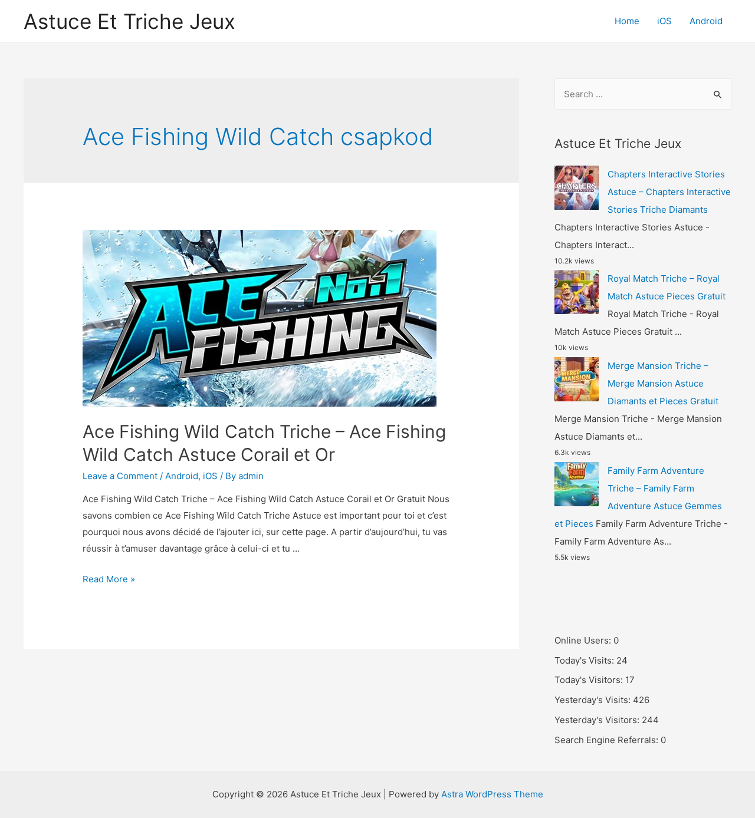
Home (627, 21)
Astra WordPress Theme (492, 794)
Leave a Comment (120, 475)
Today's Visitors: (589, 679)
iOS (664, 21)
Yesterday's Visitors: (598, 719)
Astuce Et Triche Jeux (129, 21)
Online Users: (583, 640)
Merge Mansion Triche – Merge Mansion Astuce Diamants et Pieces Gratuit (663, 383)
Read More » (109, 579)
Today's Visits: (585, 660)
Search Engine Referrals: (607, 740)
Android (706, 21)
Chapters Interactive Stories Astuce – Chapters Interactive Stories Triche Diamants (669, 192)
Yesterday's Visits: (593, 699)
